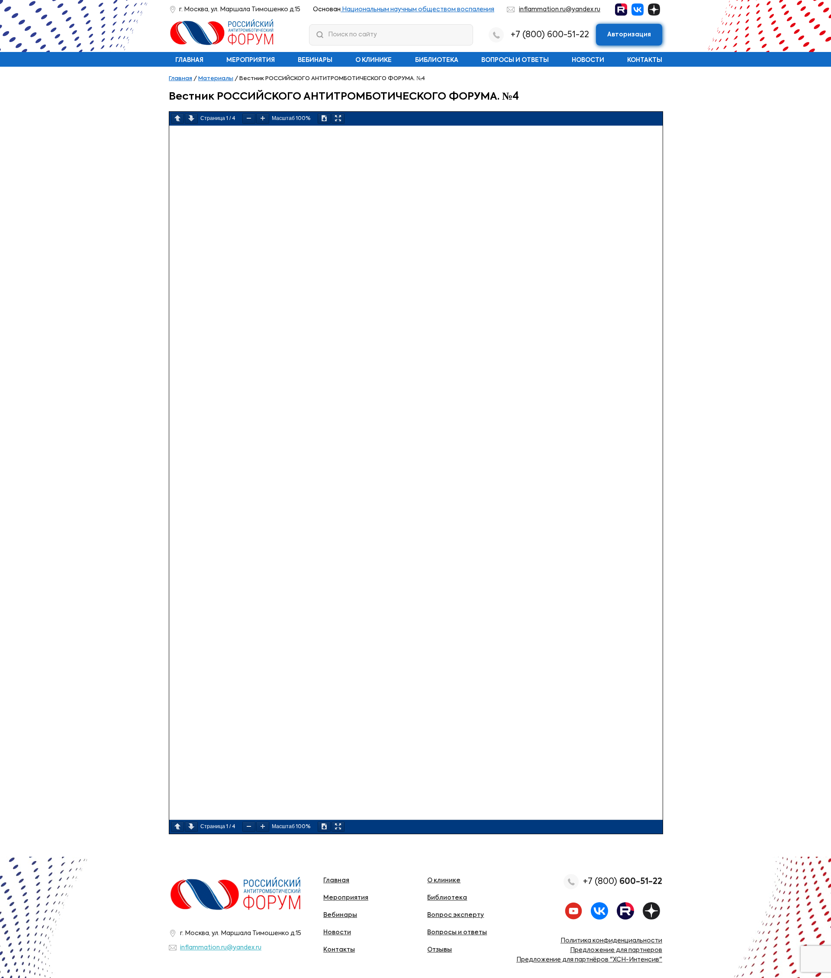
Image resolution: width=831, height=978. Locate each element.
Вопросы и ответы (515, 60)
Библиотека (436, 60)
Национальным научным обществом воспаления (417, 9)
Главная (189, 60)
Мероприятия (250, 60)
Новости (588, 60)
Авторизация (629, 35)
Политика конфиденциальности (611, 941)
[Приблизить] (262, 118)
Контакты (644, 60)
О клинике (373, 60)
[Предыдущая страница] (177, 118)
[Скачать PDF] (324, 118)
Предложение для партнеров (616, 950)
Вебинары (315, 60)
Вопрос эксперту (455, 915)
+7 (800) (622, 882)
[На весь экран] (338, 118)
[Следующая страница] (191, 118)
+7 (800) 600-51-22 (550, 35)
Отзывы (439, 950)
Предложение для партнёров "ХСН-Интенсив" (589, 960)
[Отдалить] (248, 118)
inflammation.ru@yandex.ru (559, 9)
